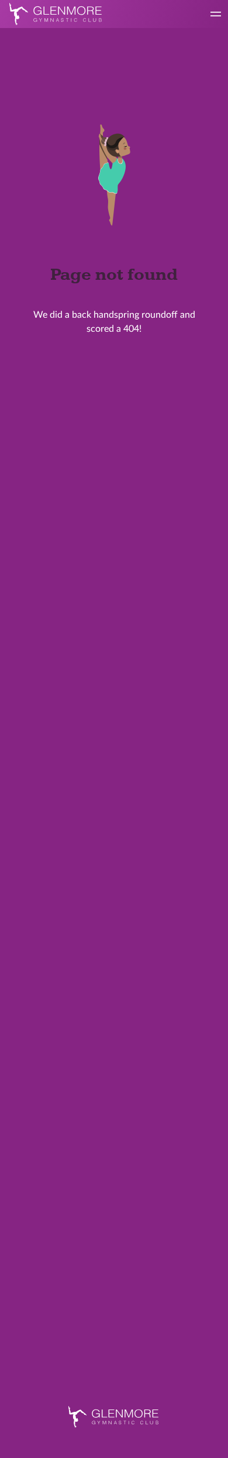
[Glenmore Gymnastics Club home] (114, 1417)
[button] (215, 14)
